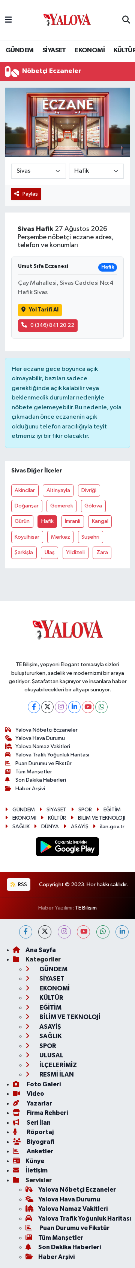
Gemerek (61, 506)
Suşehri (90, 537)
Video (35, 1093)
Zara (102, 552)
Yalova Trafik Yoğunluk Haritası (52, 755)
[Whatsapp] (101, 707)
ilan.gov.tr (112, 826)
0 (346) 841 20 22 (52, 325)
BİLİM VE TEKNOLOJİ (101, 818)
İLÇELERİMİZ (57, 1065)
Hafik (47, 521)
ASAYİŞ (79, 826)
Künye (35, 1161)
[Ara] (126, 20)
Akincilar (25, 490)
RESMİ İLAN (56, 1074)
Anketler (39, 1151)
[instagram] (64, 931)
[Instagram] (61, 707)
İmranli (72, 521)
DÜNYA (50, 826)
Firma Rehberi (47, 1113)
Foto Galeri (43, 1084)
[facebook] (25, 931)
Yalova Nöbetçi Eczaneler (46, 730)
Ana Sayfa (41, 950)
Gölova (93, 506)
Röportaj (40, 1132)
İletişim (37, 1170)
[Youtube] (88, 707)
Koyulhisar (27, 537)
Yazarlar (39, 1103)
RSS (22, 884)
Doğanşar (27, 506)
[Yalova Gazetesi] (67, 20)
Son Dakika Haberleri (40, 780)
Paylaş (30, 194)
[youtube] (83, 931)
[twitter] (44, 931)
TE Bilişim (86, 908)
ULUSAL (50, 1055)
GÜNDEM (19, 50)
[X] (47, 707)
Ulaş (50, 552)
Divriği (88, 490)
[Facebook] (34, 707)
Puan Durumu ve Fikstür (43, 763)
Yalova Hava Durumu (40, 738)
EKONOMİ (90, 50)
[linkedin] (122, 931)
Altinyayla (58, 490)
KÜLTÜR (57, 818)
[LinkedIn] (74, 707)
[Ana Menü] (8, 20)
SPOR (85, 809)
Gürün (22, 521)
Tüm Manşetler (33, 771)
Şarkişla (24, 552)
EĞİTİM (112, 809)
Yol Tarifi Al (43, 310)
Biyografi (40, 1142)
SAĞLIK (21, 826)
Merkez (60, 537)
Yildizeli (75, 552)
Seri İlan (38, 1122)
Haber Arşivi (30, 788)
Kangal (100, 521)
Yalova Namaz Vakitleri (42, 746)
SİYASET (54, 50)
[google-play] (67, 848)
